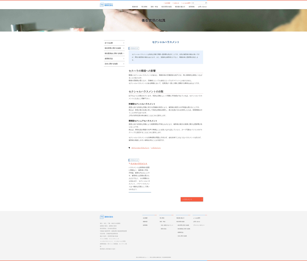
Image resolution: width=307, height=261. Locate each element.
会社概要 (167, 3)
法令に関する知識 (111, 64)
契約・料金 (154, 7)
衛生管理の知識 (166, 7)
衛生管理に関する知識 (183, 225)
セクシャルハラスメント (140, 148)
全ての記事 (109, 43)
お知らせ (176, 3)
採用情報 (192, 7)
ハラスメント (134, 48)
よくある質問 (186, 3)
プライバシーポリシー (199, 225)
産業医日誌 (109, 59)
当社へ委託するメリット (167, 225)
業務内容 (135, 7)
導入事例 (144, 7)
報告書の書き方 (180, 7)
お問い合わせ (202, 7)
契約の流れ (164, 228)
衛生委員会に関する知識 (184, 228)
